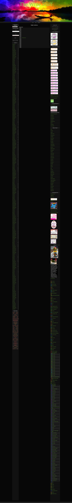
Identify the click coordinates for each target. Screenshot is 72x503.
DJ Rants (52, 151)
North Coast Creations (54, 434)
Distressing (53, 310)
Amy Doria (52, 130)
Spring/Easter (53, 381)
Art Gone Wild (53, 390)
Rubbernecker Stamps (54, 451)
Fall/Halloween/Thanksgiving (55, 316)
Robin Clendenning (53, 178)
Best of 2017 (53, 364)
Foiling (52, 319)
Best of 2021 (53, 370)
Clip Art (52, 303)
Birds (13, 313)
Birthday (53, 288)
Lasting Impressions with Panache (54, 212)
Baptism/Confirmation (54, 285)
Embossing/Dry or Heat (54, 313)
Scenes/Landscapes (54, 346)
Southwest (53, 349)
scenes (15, 337)
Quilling (52, 343)
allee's (51, 129)
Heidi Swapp (53, 412)
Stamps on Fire (54, 469)
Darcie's (53, 402)
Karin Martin (52, 159)
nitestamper (52, 175)
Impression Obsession (54, 418)
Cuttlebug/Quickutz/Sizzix (54, 306)
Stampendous (53, 463)
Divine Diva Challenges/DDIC (55, 312)
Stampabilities (53, 460)
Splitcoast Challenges (54, 352)
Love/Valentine (53, 328)
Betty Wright (52, 139)
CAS (52, 297)
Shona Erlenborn (52, 181)
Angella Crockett (52, 133)
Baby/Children (53, 282)
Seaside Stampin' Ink (54, 454)
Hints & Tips (53, 327)
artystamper (52, 136)
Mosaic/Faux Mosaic (54, 334)
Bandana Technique (54, 284)
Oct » (56, 30)
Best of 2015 (53, 361)
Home (33, 22)
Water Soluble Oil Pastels (54, 490)
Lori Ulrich (52, 169)
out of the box (15, 333)
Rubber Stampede (54, 449)
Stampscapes (53, 471)
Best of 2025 (53, 375)
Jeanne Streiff (52, 154)
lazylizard (52, 166)
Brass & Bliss (15, 315)
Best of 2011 (53, 355)
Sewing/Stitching (53, 348)
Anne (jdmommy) (52, 135)
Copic (17, 317)
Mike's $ (53, 429)
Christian (53, 300)
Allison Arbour (52, 115)
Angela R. (52, 132)
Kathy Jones (52, 160)
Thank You (16, 346)
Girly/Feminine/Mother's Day (55, 322)
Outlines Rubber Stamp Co (55, 437)
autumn (17, 312)
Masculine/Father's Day (54, 330)
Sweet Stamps (53, 474)
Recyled (53, 345)
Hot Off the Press (54, 415)
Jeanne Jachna (52, 153)
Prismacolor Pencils (54, 342)
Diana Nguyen (52, 150)
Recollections (53, 446)
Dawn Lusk (52, 147)
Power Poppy (53, 443)
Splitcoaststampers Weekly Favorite (54, 378)
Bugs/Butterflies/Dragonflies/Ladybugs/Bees (55, 295)
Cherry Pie (53, 399)
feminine (17, 326)
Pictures (53, 339)
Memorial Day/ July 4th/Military (55, 333)
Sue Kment (52, 187)
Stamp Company (54, 384)
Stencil (13, 346)
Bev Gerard (52, 141)
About (35, 22)
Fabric (52, 315)
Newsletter (39, 22)
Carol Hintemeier (52, 118)
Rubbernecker (15, 336)
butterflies (14, 316)
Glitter (52, 324)
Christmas (14, 317)
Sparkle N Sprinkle (54, 457)
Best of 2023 (53, 372)
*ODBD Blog (52, 195)
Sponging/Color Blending (15, 345)
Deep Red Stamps (54, 405)
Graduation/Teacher (54, 325)
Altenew (53, 387)
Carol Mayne (52, 142)
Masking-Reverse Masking (55, 331)
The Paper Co (53, 477)
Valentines (15, 347)
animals (14, 312)
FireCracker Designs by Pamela (54, 209)
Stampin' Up (53, 466)
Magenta (53, 427)
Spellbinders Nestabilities (54, 351)
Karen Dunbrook (52, 157)
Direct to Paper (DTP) (54, 309)
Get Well (53, 321)
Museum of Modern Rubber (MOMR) (54, 431)
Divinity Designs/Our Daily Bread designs (55, 407)
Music (52, 336)
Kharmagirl (52, 163)
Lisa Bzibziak (52, 124)
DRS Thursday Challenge (15, 323)
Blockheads (53, 396)
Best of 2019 (53, 367)
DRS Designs (53, 409)
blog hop (15, 314)
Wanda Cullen (52, 190)
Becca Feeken (52, 138)
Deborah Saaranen (53, 148)
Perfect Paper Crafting (54, 440)
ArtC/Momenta (53, 393)
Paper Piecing (53, 337)
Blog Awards (53, 291)
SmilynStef (52, 184)
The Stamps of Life (54, 480)
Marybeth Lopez (52, 172)
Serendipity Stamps (15, 338)
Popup (52, 340)
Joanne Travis (52, 156)
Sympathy (53, 484)
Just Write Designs (53, 278)
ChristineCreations (53, 145)
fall (13, 326)
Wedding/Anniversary (54, 493)
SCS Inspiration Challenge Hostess (54, 96)
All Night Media (54, 385)
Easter (15, 324)
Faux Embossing (53, 318)
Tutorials (53, 487)
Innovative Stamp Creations (55, 421)
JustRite (53, 424)
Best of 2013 (53, 358)
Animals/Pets (53, 281)
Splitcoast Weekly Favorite (15, 343)
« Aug (54, 30)
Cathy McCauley (52, 144)
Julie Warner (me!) (53, 121)
